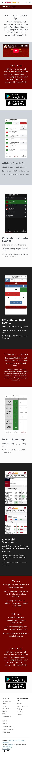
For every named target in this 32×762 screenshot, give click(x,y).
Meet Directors (22, 706)
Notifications (6, 717)
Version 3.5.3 (6, 749)
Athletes (20, 709)
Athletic (10, 745)
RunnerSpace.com (14, 740)
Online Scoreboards (6, 707)
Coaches (20, 712)
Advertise (5, 743)
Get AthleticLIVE (7, 729)
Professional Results (6, 702)
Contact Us (6, 732)
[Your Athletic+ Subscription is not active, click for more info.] (18, 2)
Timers (19, 703)
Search (4, 711)
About (4, 724)
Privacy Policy (7, 747)
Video (4, 714)
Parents (19, 715)
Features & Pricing (8, 726)
